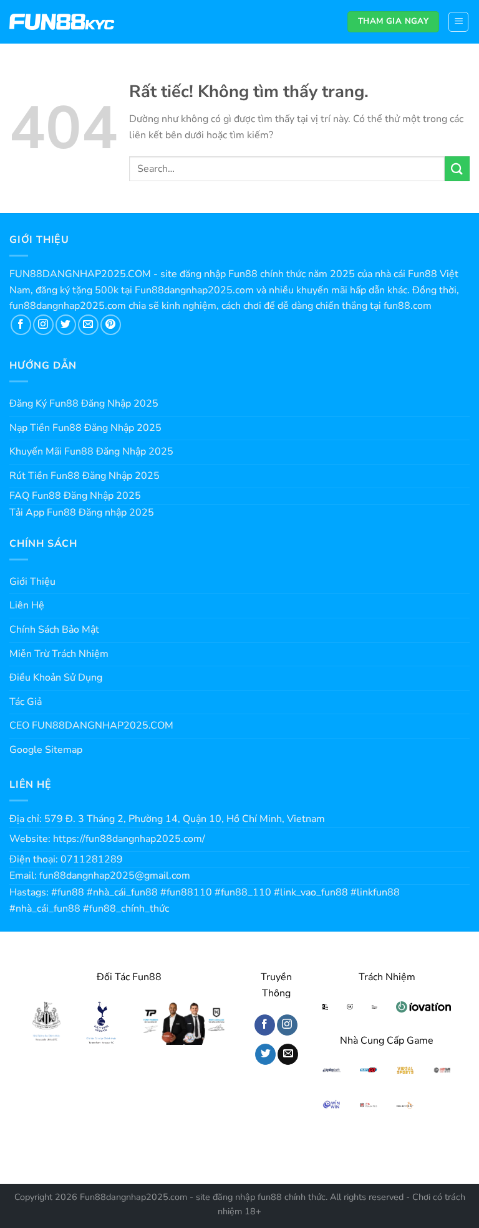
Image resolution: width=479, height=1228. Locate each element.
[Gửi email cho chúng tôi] (88, 324)
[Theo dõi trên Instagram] (43, 324)
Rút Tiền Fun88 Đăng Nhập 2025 (84, 476)
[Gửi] (457, 168)
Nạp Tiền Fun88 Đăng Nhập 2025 (85, 428)
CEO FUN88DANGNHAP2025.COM (91, 725)
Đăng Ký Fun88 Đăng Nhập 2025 (83, 403)
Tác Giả (25, 702)
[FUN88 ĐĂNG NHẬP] (62, 22)
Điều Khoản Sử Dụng (55, 677)
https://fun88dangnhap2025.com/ (129, 839)
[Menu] (458, 22)
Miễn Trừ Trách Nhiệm (59, 654)
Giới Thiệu (32, 581)
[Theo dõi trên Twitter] (66, 324)
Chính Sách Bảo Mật (54, 629)
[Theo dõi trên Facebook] (21, 324)
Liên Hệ (26, 605)
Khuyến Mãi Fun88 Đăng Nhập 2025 (91, 451)
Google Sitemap (45, 750)
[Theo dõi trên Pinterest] (110, 324)
